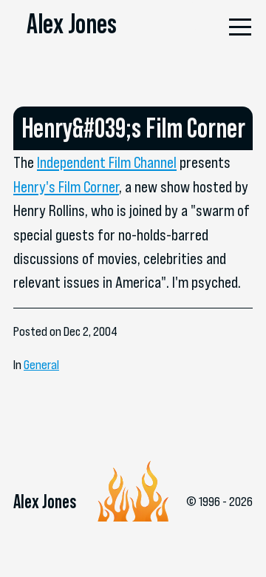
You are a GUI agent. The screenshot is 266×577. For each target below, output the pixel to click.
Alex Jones (72, 23)
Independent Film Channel (107, 162)
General (41, 364)
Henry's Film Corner (66, 186)
